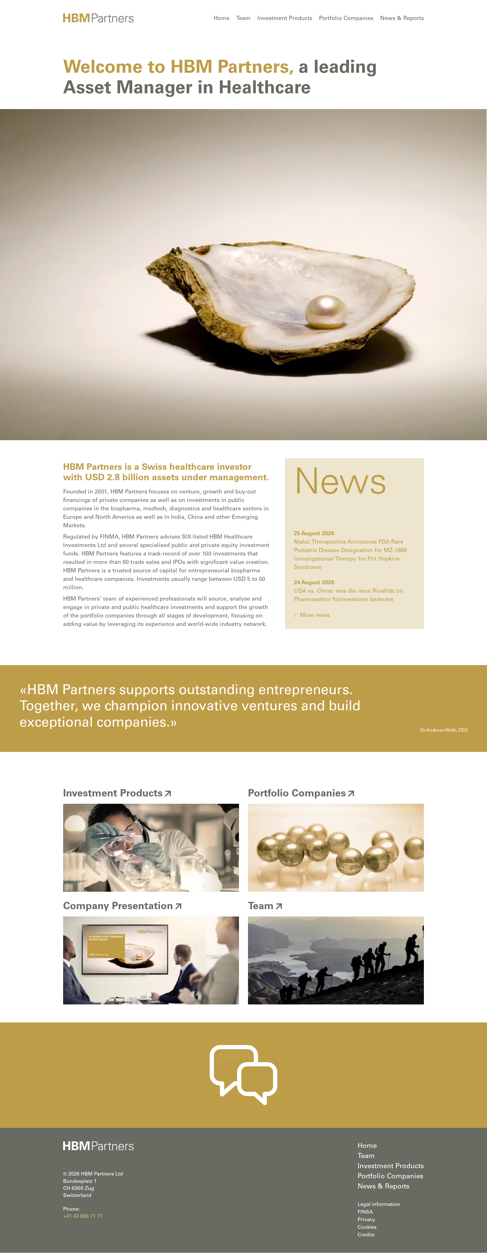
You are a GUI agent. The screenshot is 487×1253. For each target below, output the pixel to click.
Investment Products (284, 19)
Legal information (379, 1204)
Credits (366, 1235)
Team (243, 19)
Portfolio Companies (346, 19)
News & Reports (402, 19)
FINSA (365, 1212)
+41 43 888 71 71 (83, 1216)
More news (315, 616)
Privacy (366, 1220)
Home (221, 19)
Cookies (367, 1227)
